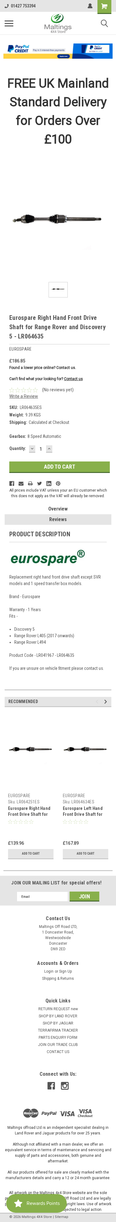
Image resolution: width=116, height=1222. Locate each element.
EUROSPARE (19, 795)
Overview (58, 509)
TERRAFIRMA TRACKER (58, 1030)
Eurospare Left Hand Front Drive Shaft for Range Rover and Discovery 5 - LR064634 (85, 812)
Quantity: (17, 448)
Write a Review (23, 396)
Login (49, 971)
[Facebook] (11, 483)
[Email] (21, 483)
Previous (98, 701)
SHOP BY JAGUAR (58, 1023)
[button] (58, 51)
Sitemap (61, 1217)
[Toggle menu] (9, 23)
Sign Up (65, 971)
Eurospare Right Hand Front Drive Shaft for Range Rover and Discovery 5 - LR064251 (30, 812)
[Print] (30, 483)
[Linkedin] (48, 483)
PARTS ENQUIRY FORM (58, 1037)
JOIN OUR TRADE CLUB (58, 1045)
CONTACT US (58, 1052)
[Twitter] (39, 483)
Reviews (58, 519)
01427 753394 (23, 5)
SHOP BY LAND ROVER (58, 1016)
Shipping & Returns (58, 978)
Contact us (73, 379)
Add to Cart (31, 853)
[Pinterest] (58, 483)
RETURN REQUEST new (58, 1009)
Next (106, 701)
